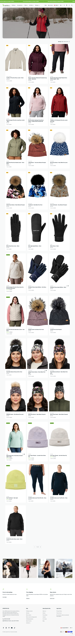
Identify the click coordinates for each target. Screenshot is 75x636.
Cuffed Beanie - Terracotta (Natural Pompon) (37, 162)
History (44, 613)
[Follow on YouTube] (12, 628)
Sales (46, 5)
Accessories (19, 5)
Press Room (45, 615)
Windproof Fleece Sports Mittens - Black (58, 287)
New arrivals (50, 5)
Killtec (7, 454)
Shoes (25, 5)
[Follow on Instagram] (6, 628)
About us (44, 611)
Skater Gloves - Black (54, 246)
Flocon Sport (30, 161)
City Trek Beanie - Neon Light (12, 497)
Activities (31, 5)
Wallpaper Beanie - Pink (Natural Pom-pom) (14, 414)
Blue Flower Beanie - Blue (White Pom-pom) (58, 162)
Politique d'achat (29, 611)
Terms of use (58, 613)
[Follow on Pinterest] (9, 628)
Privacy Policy (59, 611)
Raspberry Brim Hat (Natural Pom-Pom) (36, 329)
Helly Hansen (30, 496)
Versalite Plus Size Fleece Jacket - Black (14, 539)
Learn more (52, 598)
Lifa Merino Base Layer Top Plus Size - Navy (58, 497)
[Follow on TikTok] (14, 628)
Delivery (27, 598)
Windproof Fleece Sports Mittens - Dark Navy (37, 287)
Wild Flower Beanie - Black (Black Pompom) (37, 414)
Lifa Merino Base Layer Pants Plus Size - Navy (37, 497)
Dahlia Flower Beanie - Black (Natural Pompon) (15, 204)
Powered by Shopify (13, 631)
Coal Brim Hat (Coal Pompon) (56, 329)
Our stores (45, 618)
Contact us (28, 622)
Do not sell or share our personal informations (62, 615)
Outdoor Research (8, 76)
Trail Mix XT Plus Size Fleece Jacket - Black (14, 77)
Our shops (5, 597)
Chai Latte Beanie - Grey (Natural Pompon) (58, 204)
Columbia (29, 76)
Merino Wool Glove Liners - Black (12, 246)
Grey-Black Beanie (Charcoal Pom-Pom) (14, 371)
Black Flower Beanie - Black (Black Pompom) (59, 414)
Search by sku (29, 620)
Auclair (7, 244)
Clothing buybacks (29, 618)
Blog (43, 620)
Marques (36, 5)
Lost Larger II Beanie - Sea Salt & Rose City (58, 455)
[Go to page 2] (40, 547)
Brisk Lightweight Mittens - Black (34, 246)
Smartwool (29, 285)
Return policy (28, 615)
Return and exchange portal (31, 616)
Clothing (13, 5)
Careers (44, 616)
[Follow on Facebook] (3, 628)
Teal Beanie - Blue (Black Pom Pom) (35, 204)
